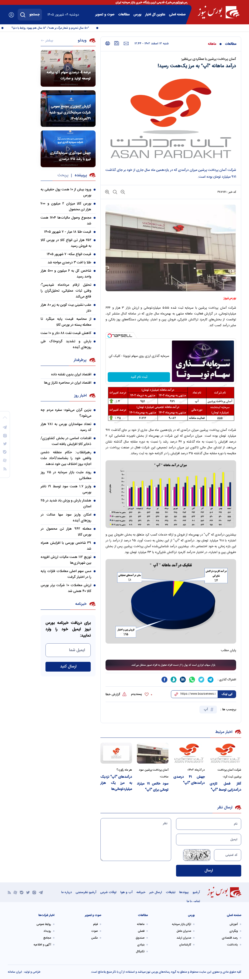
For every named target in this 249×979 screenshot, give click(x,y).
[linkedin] (183, 679)
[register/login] (11, 15)
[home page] (218, 12)
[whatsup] (192, 679)
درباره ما (66, 892)
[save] (116, 43)
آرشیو (196, 892)
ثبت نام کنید (139, 377)
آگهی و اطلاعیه (42, 944)
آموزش (234, 924)
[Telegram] (41, 892)
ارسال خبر (155, 892)
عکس (94, 937)
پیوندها (184, 892)
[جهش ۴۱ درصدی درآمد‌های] (189, 753)
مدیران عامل (184, 931)
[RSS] (9, 892)
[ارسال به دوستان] (126, 44)
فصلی (141, 931)
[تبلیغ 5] (171, 665)
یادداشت (232, 944)
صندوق (140, 937)
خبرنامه (140, 892)
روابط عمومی (43, 924)
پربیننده (81, 175)
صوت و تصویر (104, 15)
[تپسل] (109, 335)
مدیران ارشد (184, 937)
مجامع (47, 937)
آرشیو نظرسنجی (86, 892)
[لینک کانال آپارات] (15, 892)
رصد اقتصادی (230, 937)
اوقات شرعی (108, 892)
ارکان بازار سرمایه (181, 924)
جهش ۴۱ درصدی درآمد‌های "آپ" (189, 780)
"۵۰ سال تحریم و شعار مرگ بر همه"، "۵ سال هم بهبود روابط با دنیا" (58, 28)
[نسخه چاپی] (107, 43)
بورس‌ (137, 15)
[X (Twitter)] (28, 892)
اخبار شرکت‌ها (46, 915)
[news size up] (107, 192)
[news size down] (122, 192)
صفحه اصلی (177, 15)
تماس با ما (193, 901)
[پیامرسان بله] (22, 892)
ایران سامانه (15, 972)
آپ (206, 709)
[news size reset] (114, 192)
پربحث (62, 175)
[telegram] (210, 679)
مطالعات (124, 15)
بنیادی (140, 944)
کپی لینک (227, 694)
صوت (94, 931)
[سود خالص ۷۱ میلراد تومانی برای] (153, 753)
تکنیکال (140, 951)
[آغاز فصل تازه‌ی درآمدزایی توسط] (225, 753)
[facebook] (164, 679)
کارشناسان (185, 944)
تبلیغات (170, 892)
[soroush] (173, 679)
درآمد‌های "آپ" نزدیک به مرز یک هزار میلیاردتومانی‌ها (116, 783)
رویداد (47, 931)
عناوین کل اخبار (155, 15)
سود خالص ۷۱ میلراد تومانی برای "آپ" (153, 787)
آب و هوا (126, 892)
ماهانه (212, 44)
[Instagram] (34, 892)
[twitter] (201, 679)
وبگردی (233, 931)
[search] (23, 15)
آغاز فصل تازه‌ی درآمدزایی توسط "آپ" (225, 787)
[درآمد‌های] (116, 753)
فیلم (95, 924)
